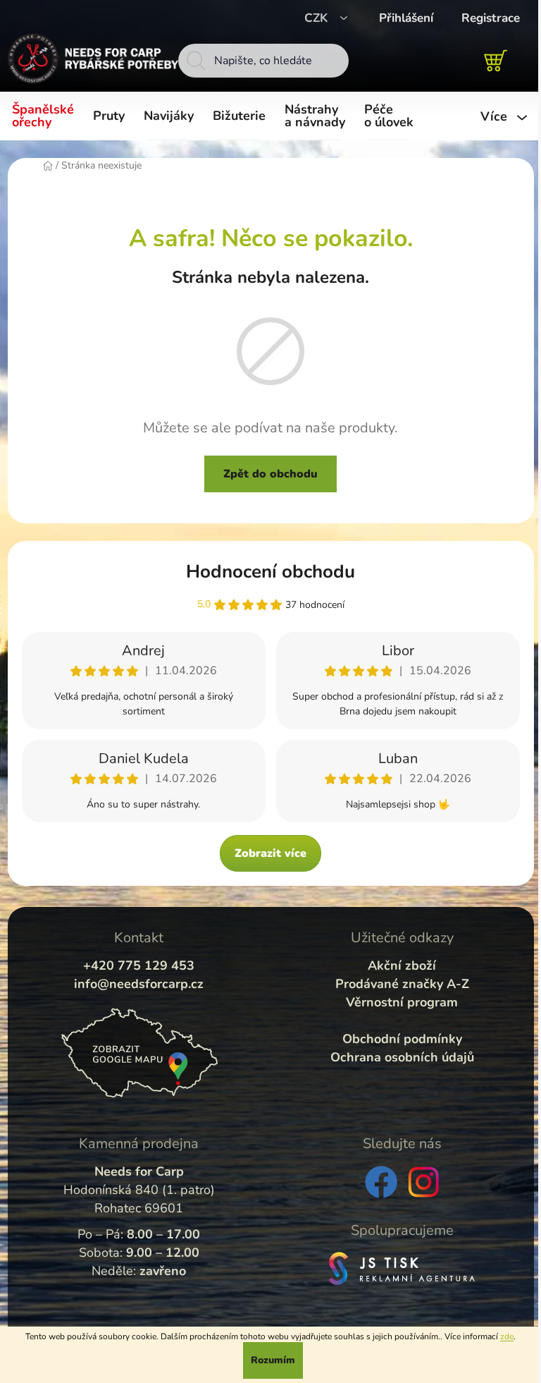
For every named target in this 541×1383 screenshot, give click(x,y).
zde (507, 1336)
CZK (317, 18)
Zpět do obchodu (270, 474)
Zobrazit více (270, 853)
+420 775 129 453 (138, 965)
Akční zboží (402, 965)
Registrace (490, 18)
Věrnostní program (402, 1002)
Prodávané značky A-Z (402, 983)
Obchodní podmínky (402, 1038)
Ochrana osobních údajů (402, 1057)
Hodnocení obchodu (270, 571)
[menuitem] (45, 116)
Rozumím (273, 1360)
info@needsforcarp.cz (139, 983)
